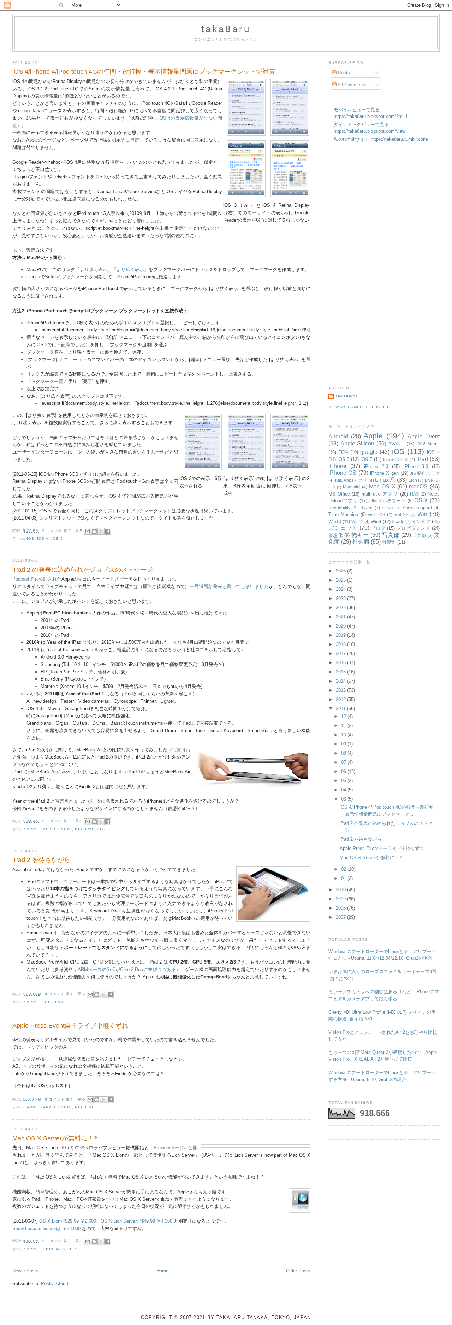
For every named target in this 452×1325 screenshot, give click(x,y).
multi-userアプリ (380, 494)
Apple (34, 829)
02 (344, 869)
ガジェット (343, 528)
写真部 (391, 535)
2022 (341, 607)
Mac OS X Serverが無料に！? (54, 1138)
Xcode (398, 521)
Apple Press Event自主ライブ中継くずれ (70, 1025)
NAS (414, 494)
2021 (341, 616)
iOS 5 (57, 538)
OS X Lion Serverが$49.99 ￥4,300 (136, 1221)
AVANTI (396, 443)
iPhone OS (342, 473)
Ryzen (366, 507)
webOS (401, 514)
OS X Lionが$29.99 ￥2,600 (67, 1221)
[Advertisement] (356, 264)
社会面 (360, 542)
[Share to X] (101, 531)
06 (344, 771)
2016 (341, 662)
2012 (341, 699)
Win (422, 514)
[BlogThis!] (94, 531)
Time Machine (343, 514)
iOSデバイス (396, 459)
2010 (341, 889)
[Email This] (87, 531)
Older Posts (298, 1270)
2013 (341, 690)
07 (344, 762)
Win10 (334, 521)
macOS (418, 487)
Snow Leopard (417, 507)
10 (344, 734)
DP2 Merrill (428, 443)
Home (162, 1270)
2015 (341, 672)
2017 (341, 653)
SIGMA (388, 508)
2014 (341, 681)
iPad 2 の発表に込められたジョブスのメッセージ (82, 569)
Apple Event (57, 829)
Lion (48, 1249)
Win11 (357, 521)
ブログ (378, 528)
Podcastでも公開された (36, 579)
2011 (341, 708)
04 (344, 789)
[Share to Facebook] (107, 531)
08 (344, 753)
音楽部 (389, 542)
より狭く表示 (93, 269)
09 (344, 744)
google (368, 452)
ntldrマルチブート (387, 500)
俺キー (360, 535)
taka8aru (226, 29)
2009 (341, 898)
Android (338, 436)
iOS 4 (42, 538)
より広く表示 (130, 269)
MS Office (339, 494)
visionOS (376, 514)
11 (344, 725)
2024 (341, 589)
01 (344, 878)
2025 (341, 580)
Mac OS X (66, 1249)
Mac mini (352, 487)
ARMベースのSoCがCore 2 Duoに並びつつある (127, 969)
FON (343, 452)
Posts (343, 73)
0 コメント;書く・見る (62, 531)
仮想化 (335, 535)
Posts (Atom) (54, 1283)
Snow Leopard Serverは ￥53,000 (46, 1228)
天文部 (419, 535)
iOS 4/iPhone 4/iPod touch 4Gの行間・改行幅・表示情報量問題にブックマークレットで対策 (143, 71)
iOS (30, 538)
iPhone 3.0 (416, 466)
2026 (341, 571)
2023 (341, 598)
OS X (421, 500)
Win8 (376, 521)
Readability (339, 507)
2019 (341, 635)
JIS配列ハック (425, 473)
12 (344, 716)
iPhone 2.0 (376, 466)
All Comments (352, 85)
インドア (421, 521)
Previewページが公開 (176, 1147)
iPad (90, 829)
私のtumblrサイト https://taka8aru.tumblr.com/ (381, 139)
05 (344, 780)
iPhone (337, 466)
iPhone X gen (384, 473)
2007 (341, 917)
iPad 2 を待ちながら (41, 859)
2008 (341, 908)
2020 (341, 626)
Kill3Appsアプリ (351, 480)
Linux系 (385, 480)
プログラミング (413, 528)
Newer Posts (25, 1270)
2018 (341, 644)
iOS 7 (367, 459)
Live (102, 829)
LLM (331, 487)
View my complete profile (359, 407)
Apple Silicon (357, 443)
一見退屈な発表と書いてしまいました (229, 586)
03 (344, 799)
